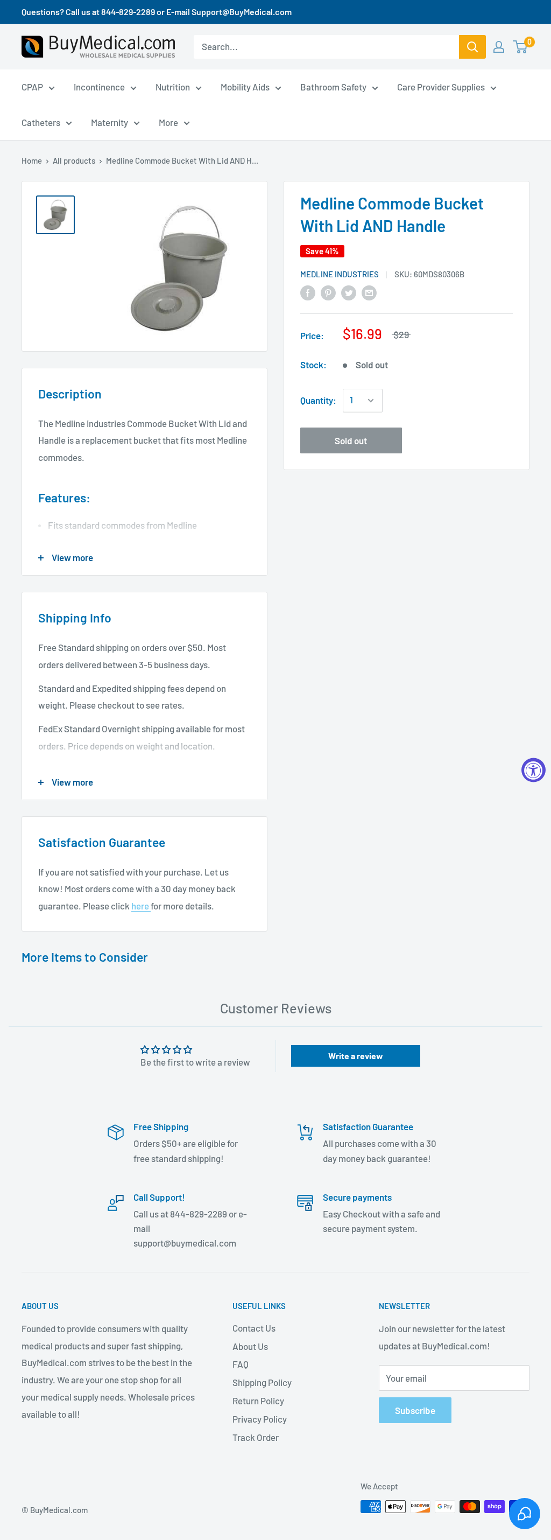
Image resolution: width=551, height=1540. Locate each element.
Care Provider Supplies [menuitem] (441, 86)
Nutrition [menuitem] (173, 86)
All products (74, 160)
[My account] (498, 47)
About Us (250, 1346)
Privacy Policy (259, 1418)
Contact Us (254, 1327)
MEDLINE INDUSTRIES (339, 274)
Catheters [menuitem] (41, 122)
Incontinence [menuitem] (99, 86)
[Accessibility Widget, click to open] (533, 770)
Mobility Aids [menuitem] (245, 86)
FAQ (240, 1364)
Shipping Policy (262, 1382)
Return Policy (258, 1400)
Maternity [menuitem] (109, 122)
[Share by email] (369, 291)
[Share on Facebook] (307, 291)
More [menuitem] (168, 122)
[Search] (472, 47)
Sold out (351, 440)
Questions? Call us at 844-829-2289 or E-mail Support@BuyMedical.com (157, 11)
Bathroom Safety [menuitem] (333, 86)
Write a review (355, 1056)
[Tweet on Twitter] (348, 291)
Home (32, 160)
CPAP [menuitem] (32, 86)
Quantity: (318, 400)
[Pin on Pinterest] (328, 291)
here (141, 905)
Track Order (255, 1437)
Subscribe (415, 1410)
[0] (520, 46)
